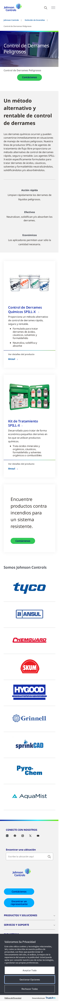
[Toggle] (53, 7)
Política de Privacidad (13, 998)
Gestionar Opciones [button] (30, 979)
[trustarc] (50, 998)
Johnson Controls (11, 20)
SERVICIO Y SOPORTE (16, 924)
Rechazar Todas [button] (29, 988)
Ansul (11, 359)
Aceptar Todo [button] (30, 970)
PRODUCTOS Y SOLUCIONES (20, 915)
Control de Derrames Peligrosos (22, 70)
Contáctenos (29, 77)
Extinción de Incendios (35, 20)
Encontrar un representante (19, 903)
